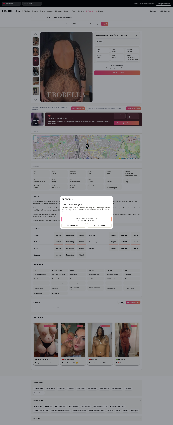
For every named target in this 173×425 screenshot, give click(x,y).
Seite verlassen (99, 225)
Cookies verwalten (73, 225)
